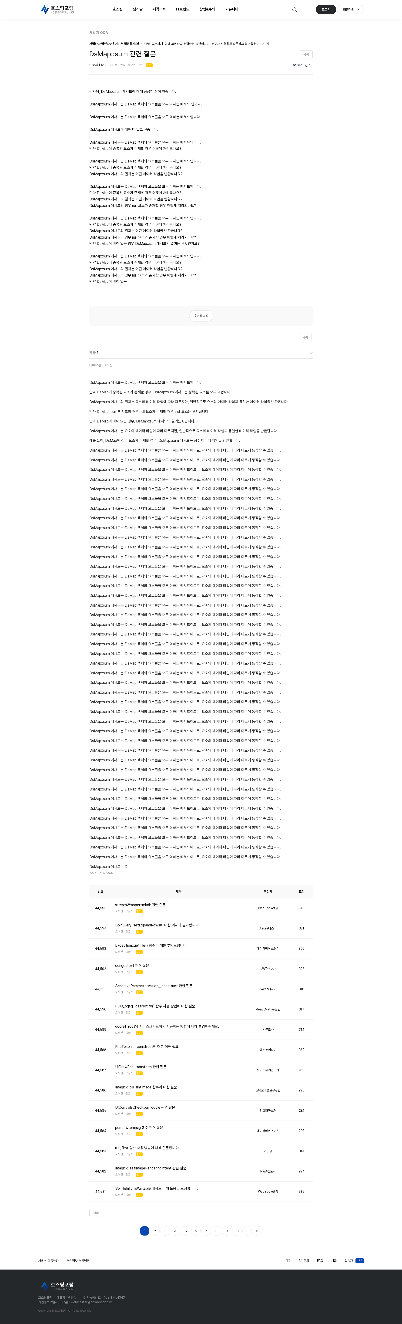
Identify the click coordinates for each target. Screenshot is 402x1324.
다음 (247, 1231)
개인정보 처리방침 (78, 1261)
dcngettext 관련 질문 (132, 965)
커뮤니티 (231, 9)
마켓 (288, 1261)
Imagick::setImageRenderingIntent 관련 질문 (150, 1168)
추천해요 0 (201, 316)
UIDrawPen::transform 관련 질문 (141, 1067)
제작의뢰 (159, 9)
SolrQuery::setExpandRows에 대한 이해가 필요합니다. (157, 925)
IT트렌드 (182, 9)
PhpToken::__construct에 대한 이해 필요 (147, 1046)
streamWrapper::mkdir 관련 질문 (140, 905)
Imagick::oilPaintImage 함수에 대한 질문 (146, 1087)
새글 (334, 1261)
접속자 (353, 1261)
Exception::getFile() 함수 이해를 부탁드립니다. (151, 945)
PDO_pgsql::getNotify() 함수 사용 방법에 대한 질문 (155, 1006)
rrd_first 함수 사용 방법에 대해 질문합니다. (147, 1148)
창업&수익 (207, 9)
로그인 (326, 9)
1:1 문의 (304, 1261)
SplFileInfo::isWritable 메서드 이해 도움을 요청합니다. (156, 1188)
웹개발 (138, 9)
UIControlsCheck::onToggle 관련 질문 (145, 1107)
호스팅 (118, 9)
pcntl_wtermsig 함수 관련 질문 (139, 1127)
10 (237, 1231)
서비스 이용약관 (48, 1261)
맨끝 (257, 1231)
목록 (306, 54)
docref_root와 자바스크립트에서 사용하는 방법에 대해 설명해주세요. (167, 1026)
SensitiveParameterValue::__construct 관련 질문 (154, 986)
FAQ (320, 1261)
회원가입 (348, 9)
